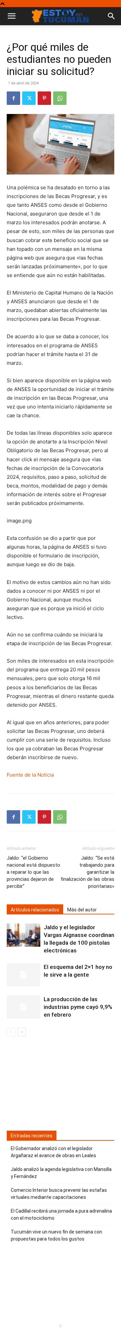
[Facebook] (13, 98)
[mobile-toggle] (11, 16)
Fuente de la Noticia (30, 775)
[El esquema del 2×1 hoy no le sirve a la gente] (23, 974)
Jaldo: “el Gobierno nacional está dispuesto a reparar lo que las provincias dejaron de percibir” (33, 872)
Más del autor (82, 909)
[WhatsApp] (60, 98)
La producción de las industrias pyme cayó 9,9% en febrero (78, 1007)
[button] (111, 16)
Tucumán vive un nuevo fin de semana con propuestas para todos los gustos (56, 1235)
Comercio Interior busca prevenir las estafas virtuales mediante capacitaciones (59, 1193)
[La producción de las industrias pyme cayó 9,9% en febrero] (23, 1007)
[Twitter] (29, 98)
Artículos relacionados (35, 909)
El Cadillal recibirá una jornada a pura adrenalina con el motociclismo (61, 1214)
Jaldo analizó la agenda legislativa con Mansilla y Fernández (61, 1173)
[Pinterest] (44, 98)
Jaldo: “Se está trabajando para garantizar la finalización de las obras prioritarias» (87, 872)
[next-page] (21, 1032)
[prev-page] (11, 1032)
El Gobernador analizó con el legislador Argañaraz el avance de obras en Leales (53, 1152)
